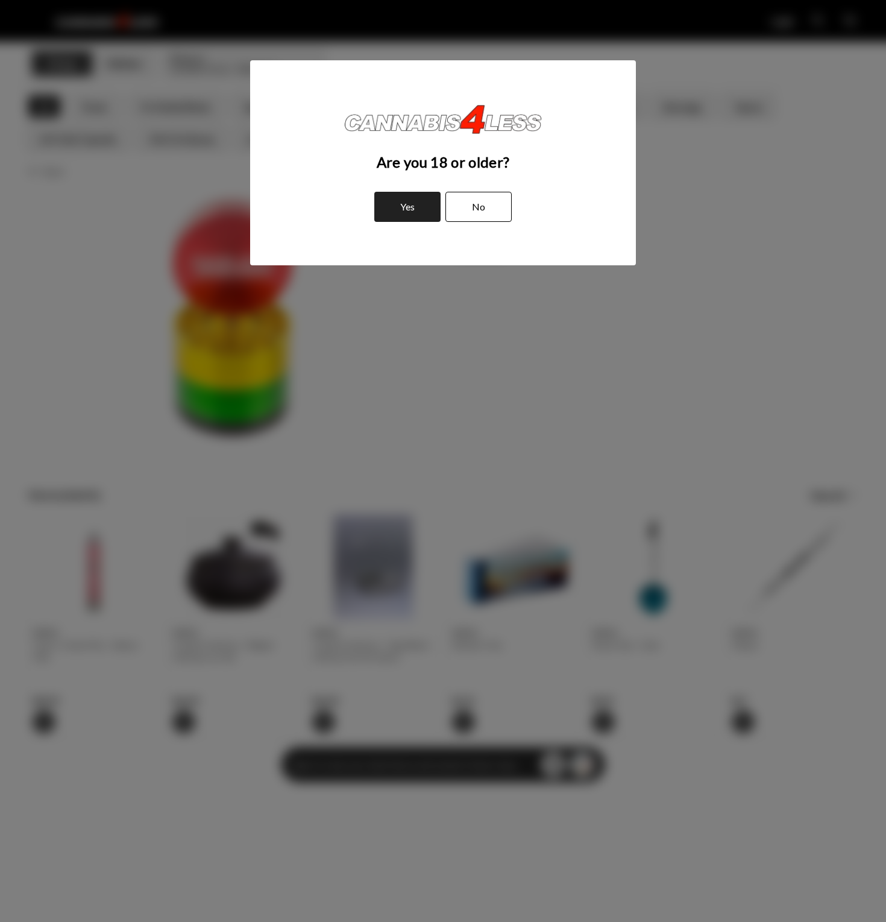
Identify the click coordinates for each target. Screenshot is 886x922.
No (478, 206)
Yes (407, 206)
